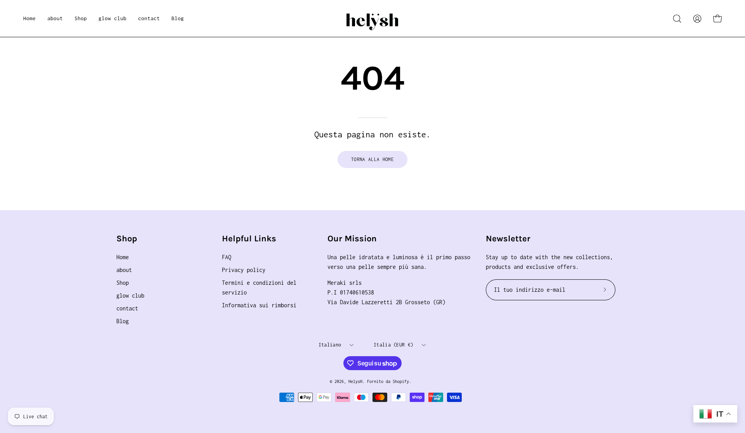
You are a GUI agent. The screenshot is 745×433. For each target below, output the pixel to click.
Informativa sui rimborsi (259, 305)
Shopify (401, 381)
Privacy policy (243, 270)
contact (127, 308)
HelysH (355, 381)
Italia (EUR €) (393, 345)
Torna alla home (372, 159)
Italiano (330, 345)
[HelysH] (372, 18)
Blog (122, 321)
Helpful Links (249, 239)
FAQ (226, 257)
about (124, 270)
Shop (126, 239)
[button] (81, 18)
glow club (130, 295)
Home (122, 257)
